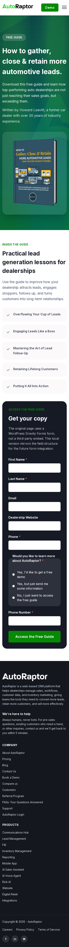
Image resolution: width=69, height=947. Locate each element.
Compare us (10, 783)
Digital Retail (10, 894)
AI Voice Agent (11, 875)
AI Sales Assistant (13, 869)
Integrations (9, 900)
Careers (7, 929)
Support (7, 808)
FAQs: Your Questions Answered (22, 802)
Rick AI (6, 882)
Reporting (8, 857)
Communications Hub (15, 832)
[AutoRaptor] (34, 677)
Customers (9, 789)
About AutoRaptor (13, 752)
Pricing (6, 759)
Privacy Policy (25, 929)
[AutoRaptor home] (19, 6)
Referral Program (13, 796)
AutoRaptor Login (13, 814)
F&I (4, 844)
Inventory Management (16, 851)
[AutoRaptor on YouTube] (24, 938)
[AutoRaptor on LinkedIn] (15, 938)
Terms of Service (49, 929)
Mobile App (9, 863)
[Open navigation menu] (63, 7)
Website (7, 888)
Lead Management (14, 838)
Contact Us (9, 771)
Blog (5, 765)
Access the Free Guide (34, 637)
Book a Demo (11, 777)
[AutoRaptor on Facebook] (5, 938)
